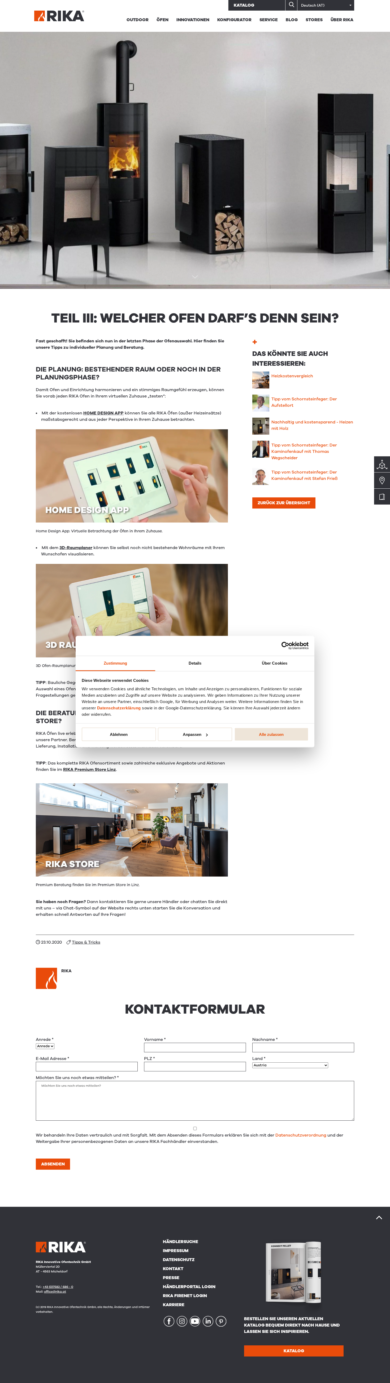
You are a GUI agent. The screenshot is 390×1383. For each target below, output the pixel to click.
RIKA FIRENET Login (185, 1296)
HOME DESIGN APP (103, 413)
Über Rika (342, 20)
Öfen (162, 20)
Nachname (265, 1039)
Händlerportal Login (189, 1287)
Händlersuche (180, 1242)
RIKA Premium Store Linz (89, 769)
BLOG (292, 20)
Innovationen (192, 20)
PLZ (149, 1059)
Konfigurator (234, 20)
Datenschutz (178, 1260)
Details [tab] (195, 663)
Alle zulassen (271, 734)
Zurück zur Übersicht (284, 503)
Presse (171, 1278)
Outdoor (138, 20)
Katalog (244, 5)
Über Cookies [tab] (274, 663)
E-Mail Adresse (52, 1059)
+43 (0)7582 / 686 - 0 (58, 1287)
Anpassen (192, 734)
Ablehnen (119, 734)
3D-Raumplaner (75, 548)
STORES (314, 20)
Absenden (53, 1164)
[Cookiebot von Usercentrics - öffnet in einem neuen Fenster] (285, 646)
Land (259, 1059)
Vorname (155, 1039)
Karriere (173, 1305)
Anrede (45, 1039)
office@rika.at (55, 1291)
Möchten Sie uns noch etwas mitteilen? (77, 1078)
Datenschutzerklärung (119, 707)
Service (268, 20)
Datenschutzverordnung (300, 1135)
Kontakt (173, 1269)
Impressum (175, 1251)
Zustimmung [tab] (115, 663)
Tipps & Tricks (86, 942)
